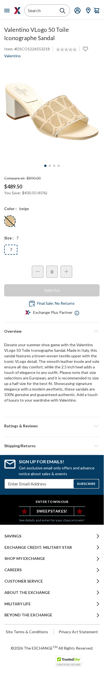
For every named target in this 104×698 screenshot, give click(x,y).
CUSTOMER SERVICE (23, 581)
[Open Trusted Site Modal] (69, 661)
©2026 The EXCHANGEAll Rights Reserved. (52, 647)
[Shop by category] (8, 10)
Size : (9, 238)
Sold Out (52, 290)
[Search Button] (62, 11)
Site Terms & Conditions (27, 631)
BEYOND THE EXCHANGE (28, 615)
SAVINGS (12, 536)
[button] (52, 426)
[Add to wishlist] (85, 49)
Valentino (12, 55)
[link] (66, 49)
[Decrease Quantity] (37, 272)
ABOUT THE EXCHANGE (27, 592)
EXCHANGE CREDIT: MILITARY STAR (38, 547)
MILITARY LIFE (17, 604)
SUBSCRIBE (86, 484)
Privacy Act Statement (78, 631)
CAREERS (13, 570)
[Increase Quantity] (66, 272)
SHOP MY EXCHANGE (24, 558)
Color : (10, 208)
